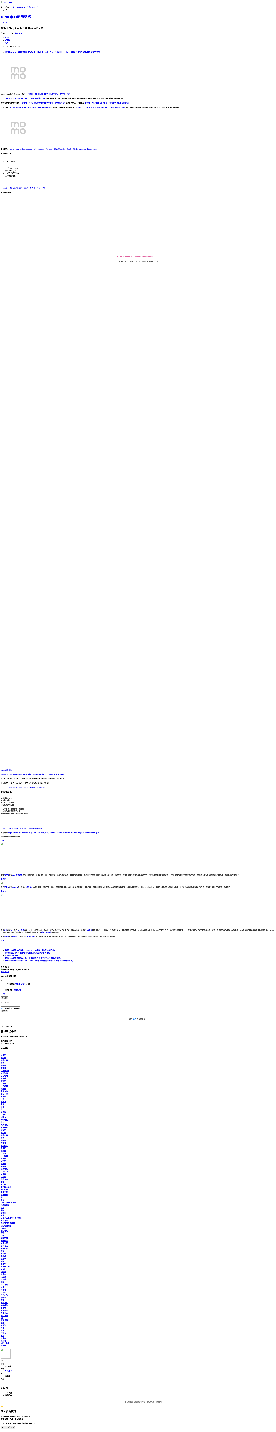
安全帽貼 (4, 1076)
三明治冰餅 (5, 1071)
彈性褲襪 (4, 1285)
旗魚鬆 (89, 930)
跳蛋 (2, 1300)
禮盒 (43, 932)
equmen (15, 887)
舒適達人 (15, 936)
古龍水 (3, 1333)
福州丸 (3, 1117)
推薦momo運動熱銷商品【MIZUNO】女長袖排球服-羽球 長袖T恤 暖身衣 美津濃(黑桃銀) (39, 961)
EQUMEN (5, 1343)
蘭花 (2, 1200)
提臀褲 (3, 1345)
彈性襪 (3, 1279)
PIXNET (122, 1402)
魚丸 (2, 1109)
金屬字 (3, 1264)
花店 (2, 1235)
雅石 (2, 1197)
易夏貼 (78, 107)
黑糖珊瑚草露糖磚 (8, 1223)
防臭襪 (3, 1068)
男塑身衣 (29, 887)
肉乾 (2, 1107)
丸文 (6, 891)
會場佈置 (4, 1243)
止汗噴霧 (4, 1086)
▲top (3, 994)
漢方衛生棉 (31, 936)
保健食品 (4, 1169)
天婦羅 (3, 1112)
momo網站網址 (6, 770)
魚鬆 (2, 891)
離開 (12, 1428)
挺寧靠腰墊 (5, 1205)
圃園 (2, 1336)
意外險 (3, 1184)
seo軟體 (4, 1228)
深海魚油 (4, 1179)
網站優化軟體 (6, 1226)
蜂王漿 (3, 1174)
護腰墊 (3, 1213)
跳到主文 (4, 23)
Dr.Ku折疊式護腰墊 (8, 1202)
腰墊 (2, 1210)
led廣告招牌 (5, 1266)
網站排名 (4, 1231)
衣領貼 (3, 1055)
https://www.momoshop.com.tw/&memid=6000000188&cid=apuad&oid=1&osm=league (33, 774)
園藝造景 (4, 1192)
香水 (2, 1330)
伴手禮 (48, 932)
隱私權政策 (150, 1402)
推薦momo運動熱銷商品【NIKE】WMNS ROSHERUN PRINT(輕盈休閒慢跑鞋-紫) (52, 52)
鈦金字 (3, 1274)
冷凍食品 (4, 1120)
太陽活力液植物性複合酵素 (11, 1218)
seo (2, 1318)
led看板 (3, 1277)
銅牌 (2, 1261)
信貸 (2, 940)
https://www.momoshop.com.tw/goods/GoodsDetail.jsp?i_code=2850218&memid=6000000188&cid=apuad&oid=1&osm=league (53, 149)
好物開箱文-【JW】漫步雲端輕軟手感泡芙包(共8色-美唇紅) (27, 953)
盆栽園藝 (4, 1195)
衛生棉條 (4, 1310)
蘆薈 (2, 1323)
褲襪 (2, 1282)
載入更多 (4, 998)
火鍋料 (3, 1115)
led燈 (3, 1269)
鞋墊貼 (3, 1089)
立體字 (3, 1259)
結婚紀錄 (17, 990)
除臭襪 (6, 875)
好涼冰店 (4, 1073)
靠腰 (2, 1208)
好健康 (3, 1166)
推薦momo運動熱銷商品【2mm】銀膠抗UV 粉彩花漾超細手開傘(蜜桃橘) (33, 958)
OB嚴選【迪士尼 (11, 955)
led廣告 (3, 1272)
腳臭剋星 (19, 875)
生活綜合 (18, 33)
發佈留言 (4, 1011)
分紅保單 (4, 1190)
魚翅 (2, 1122)
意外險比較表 (6, 1187)
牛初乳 (3, 1177)
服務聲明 (159, 1402)
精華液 (3, 1325)
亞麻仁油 (4, 1171)
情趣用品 (4, 1295)
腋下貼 (3, 1081)
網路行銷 (4, 1316)
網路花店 (4, 1238)
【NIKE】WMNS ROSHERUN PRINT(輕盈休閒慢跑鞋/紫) (48, 94)
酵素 (2, 1182)
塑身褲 (3, 1341)
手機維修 (4, 1305)
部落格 (7, 40)
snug (2, 840)
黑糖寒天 (4, 1221)
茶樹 (2, 1328)
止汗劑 (3, 1084)
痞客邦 (17, 984)
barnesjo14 (5, 972)
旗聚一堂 (4, 1094)
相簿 (7, 38)
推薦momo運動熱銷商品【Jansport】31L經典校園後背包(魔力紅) (30, 950)
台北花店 (4, 1246)
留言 (22, 984)
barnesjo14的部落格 (16, 17)
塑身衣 (3, 879)
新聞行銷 (4, 1320)
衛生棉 (6, 936)
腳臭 (2, 1063)
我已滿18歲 (5, 1428)
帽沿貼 (3, 1058)
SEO (2, 1233)
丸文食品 (21, 930)
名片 (7, 43)
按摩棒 (3, 1298)
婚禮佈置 (4, 1241)
